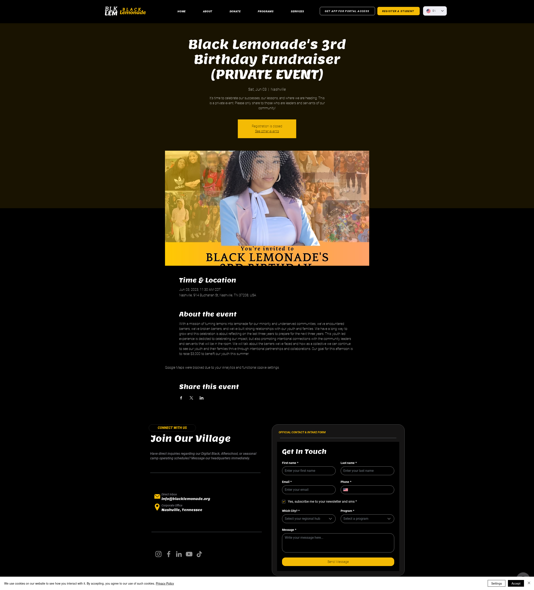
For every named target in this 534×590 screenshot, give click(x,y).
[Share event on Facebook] (181, 398)
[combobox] (309, 518)
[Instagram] (158, 554)
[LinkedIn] (179, 554)
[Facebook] (169, 554)
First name (290, 463)
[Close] (528, 583)
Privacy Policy (165, 583)
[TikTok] (199, 554)
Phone (346, 482)
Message (289, 529)
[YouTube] (189, 554)
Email (287, 482)
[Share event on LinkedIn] (202, 398)
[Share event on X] (191, 398)
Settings (496, 583)
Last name (349, 463)
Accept (515, 583)
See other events (267, 131)
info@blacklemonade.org (185, 499)
